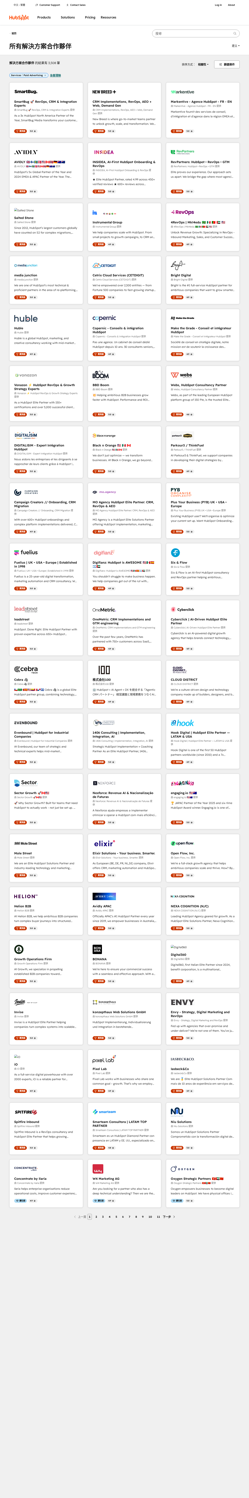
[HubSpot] (19, 17)
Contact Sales (78, 5)
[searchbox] (196, 33)
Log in (218, 5)
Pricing (90, 17)
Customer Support (49, 5)
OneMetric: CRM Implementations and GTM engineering (122, 621)
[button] (236, 45)
